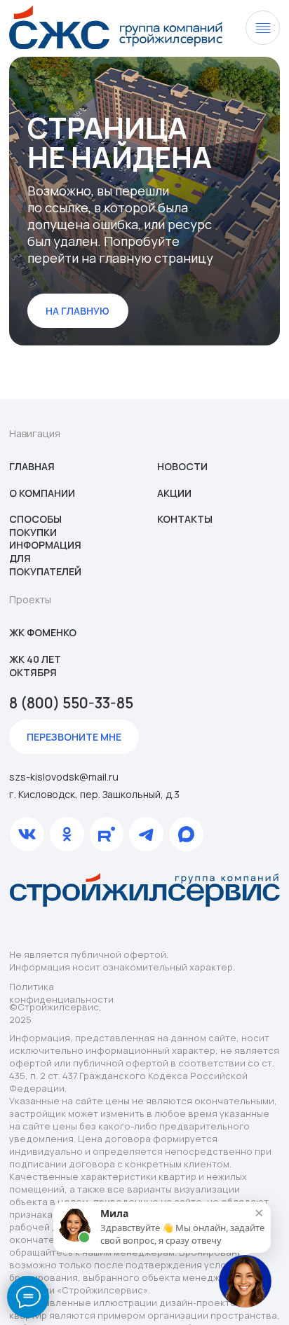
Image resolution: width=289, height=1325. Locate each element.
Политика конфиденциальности (61, 992)
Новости (182, 466)
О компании (42, 493)
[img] (115, 27)
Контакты (185, 519)
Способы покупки (35, 525)
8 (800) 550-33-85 (71, 703)
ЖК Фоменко (42, 632)
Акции (174, 493)
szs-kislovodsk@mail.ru (64, 776)
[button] (74, 737)
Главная (32, 466)
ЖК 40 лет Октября (35, 665)
